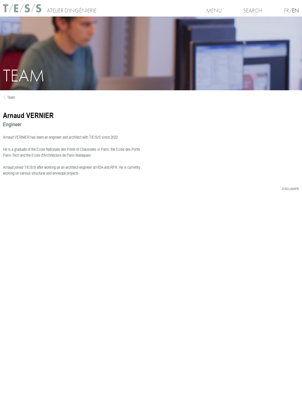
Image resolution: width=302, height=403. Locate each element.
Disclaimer (290, 188)
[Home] (22, 10)
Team (11, 97)
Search (252, 10)
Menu (214, 10)
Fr (286, 10)
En (295, 10)
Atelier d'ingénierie (71, 10)
